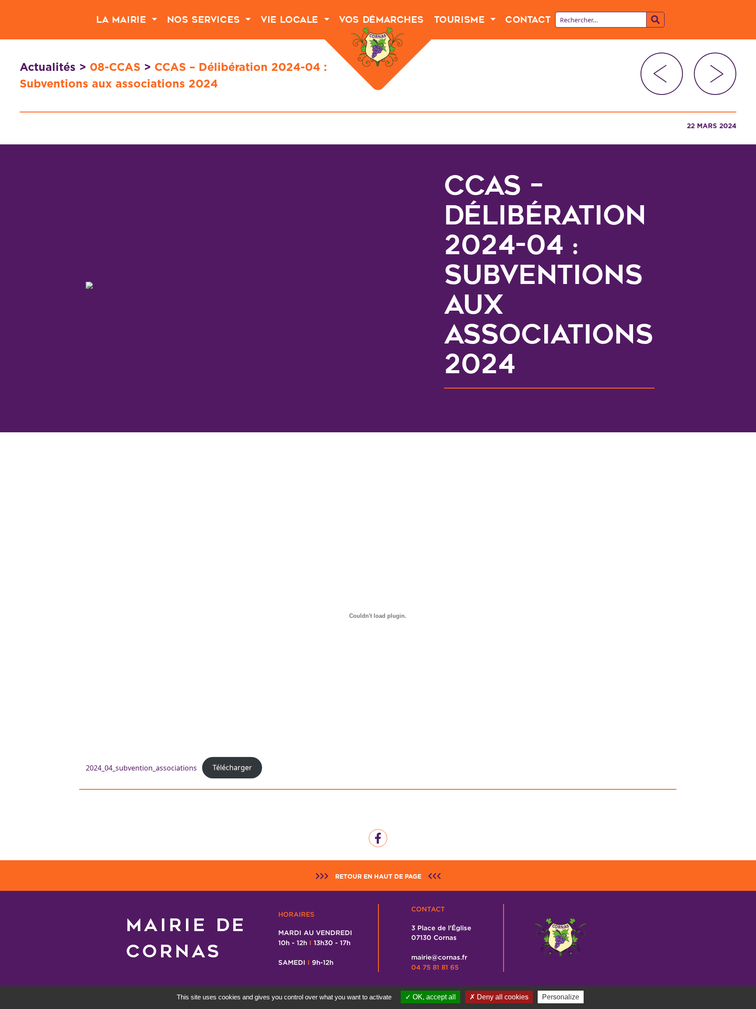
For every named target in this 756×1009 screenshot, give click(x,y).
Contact (527, 19)
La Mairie (123, 19)
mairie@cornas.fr (439, 956)
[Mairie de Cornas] (378, 47)
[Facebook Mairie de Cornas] (378, 838)
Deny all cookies (501, 997)
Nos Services (205, 19)
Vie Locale (291, 19)
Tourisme (461, 19)
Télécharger (232, 767)
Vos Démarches (381, 19)
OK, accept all (433, 997)
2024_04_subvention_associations (141, 767)
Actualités (48, 67)
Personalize (560, 997)
